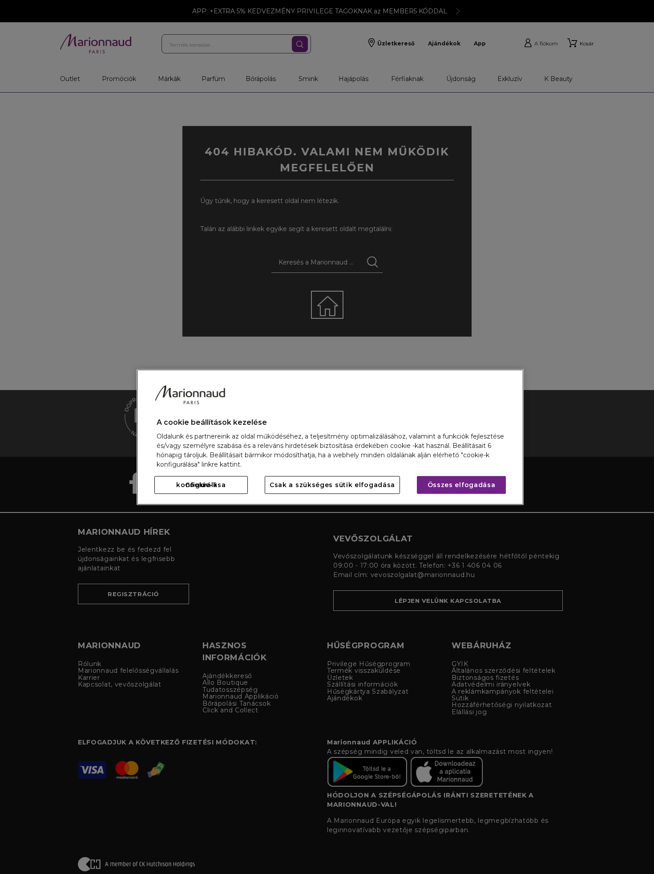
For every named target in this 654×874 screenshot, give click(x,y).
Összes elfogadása (462, 485)
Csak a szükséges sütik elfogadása (332, 485)
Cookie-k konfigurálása (201, 485)
